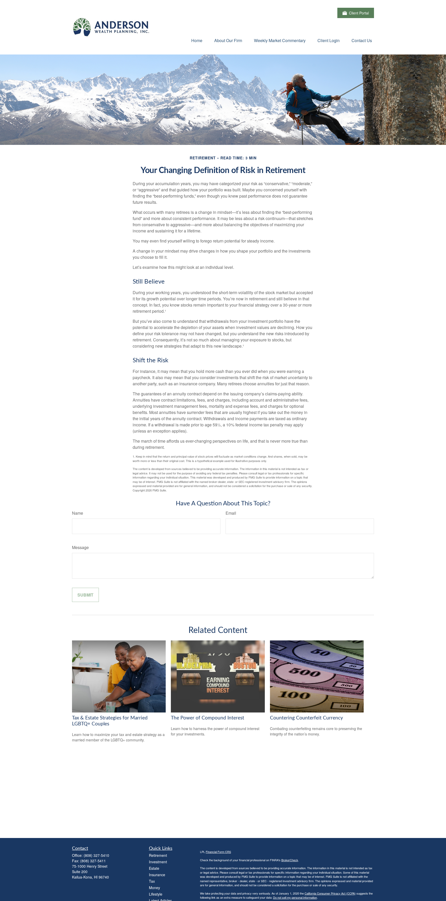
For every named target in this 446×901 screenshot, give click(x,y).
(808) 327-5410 (96, 855)
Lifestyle (155, 894)
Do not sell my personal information (295, 897)
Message (80, 547)
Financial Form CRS (218, 852)
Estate (154, 868)
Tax (152, 881)
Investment (158, 861)
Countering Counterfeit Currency (306, 718)
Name (77, 513)
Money (154, 887)
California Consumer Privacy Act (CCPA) (330, 893)
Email (231, 513)
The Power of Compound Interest (207, 718)
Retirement (158, 855)
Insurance (157, 874)
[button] (196, 40)
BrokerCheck (289, 860)
